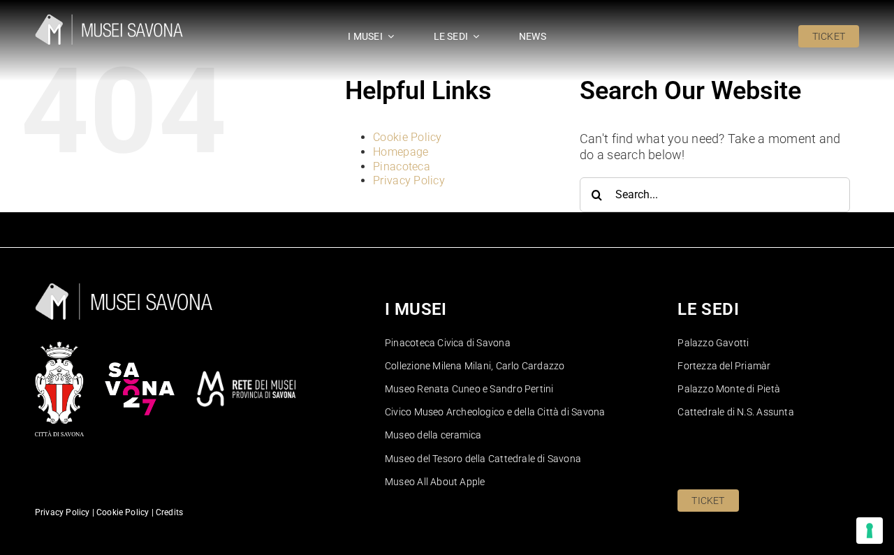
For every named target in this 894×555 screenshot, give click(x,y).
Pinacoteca (401, 166)
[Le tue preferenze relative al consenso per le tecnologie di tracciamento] (869, 530)
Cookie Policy (407, 137)
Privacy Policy (409, 180)
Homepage (400, 151)
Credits (169, 512)
